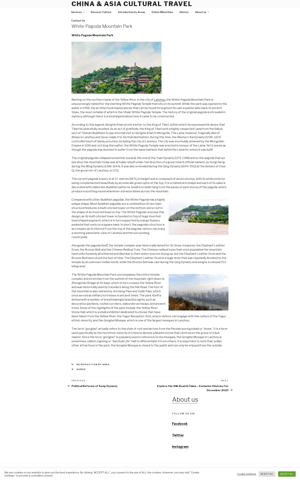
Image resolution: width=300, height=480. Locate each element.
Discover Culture (101, 12)
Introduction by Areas (131, 12)
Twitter (178, 435)
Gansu (81, 369)
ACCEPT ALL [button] (287, 474)
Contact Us (78, 20)
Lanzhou (159, 99)
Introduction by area (93, 364)
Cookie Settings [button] (246, 474)
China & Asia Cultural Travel (132, 4)
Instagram (180, 446)
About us (200, 12)
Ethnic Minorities (162, 12)
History (184, 12)
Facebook (180, 424)
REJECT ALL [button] (267, 474)
